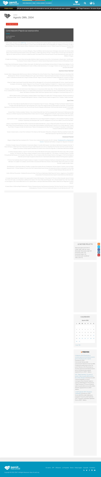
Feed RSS (85, 352)
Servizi (72, 467)
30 (76, 341)
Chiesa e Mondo (40, 3)
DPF (53, 467)
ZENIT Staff (9, 37)
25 (82, 338)
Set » (79, 345)
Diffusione (58, 467)
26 (85, 338)
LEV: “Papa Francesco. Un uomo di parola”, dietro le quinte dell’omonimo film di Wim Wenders (84, 376)
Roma (33, 3)
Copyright (85, 467)
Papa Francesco (27, 3)
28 (90, 338)
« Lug (76, 345)
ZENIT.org (23, 42)
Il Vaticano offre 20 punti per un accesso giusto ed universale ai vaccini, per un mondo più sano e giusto (85, 357)
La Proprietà (65, 467)
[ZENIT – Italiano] (12, 3)
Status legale (78, 467)
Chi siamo (48, 467)
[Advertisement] (85, 216)
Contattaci (92, 467)
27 (88, 338)
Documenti (49, 3)
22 (93, 335)
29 (93, 338)
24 (79, 338)
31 (79, 341)
